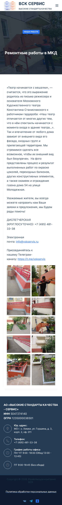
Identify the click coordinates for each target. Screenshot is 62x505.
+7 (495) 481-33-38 (25, 442)
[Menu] (56, 5)
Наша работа (31, 32)
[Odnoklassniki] (37, 501)
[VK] (24, 501)
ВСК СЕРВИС (32, 3)
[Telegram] (31, 501)
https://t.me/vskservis (31, 259)
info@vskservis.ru (27, 241)
